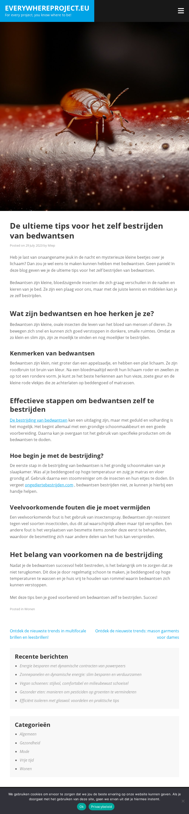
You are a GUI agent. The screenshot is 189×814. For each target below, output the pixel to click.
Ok (81, 807)
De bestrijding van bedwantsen (38, 420)
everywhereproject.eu (47, 8)
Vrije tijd (27, 760)
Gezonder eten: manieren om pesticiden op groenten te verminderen (78, 692)
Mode (24, 751)
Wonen (29, 609)
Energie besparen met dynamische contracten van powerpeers (73, 666)
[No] (182, 800)
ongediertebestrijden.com (49, 485)
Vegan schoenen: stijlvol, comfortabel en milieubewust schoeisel (74, 683)
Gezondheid (30, 743)
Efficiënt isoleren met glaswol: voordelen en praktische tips (69, 700)
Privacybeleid (101, 807)
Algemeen (28, 734)
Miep (51, 245)
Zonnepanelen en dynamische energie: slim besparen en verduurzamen (81, 674)
